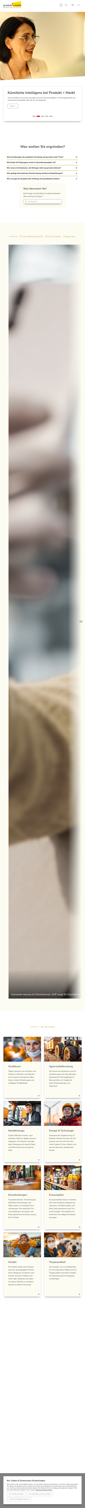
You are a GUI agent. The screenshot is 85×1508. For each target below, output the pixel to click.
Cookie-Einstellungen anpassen (19, 1499)
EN (78, 5)
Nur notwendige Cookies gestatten (40, 1494)
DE (73, 5)
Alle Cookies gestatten (16, 1494)
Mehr (12, 110)
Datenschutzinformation (44, 1490)
